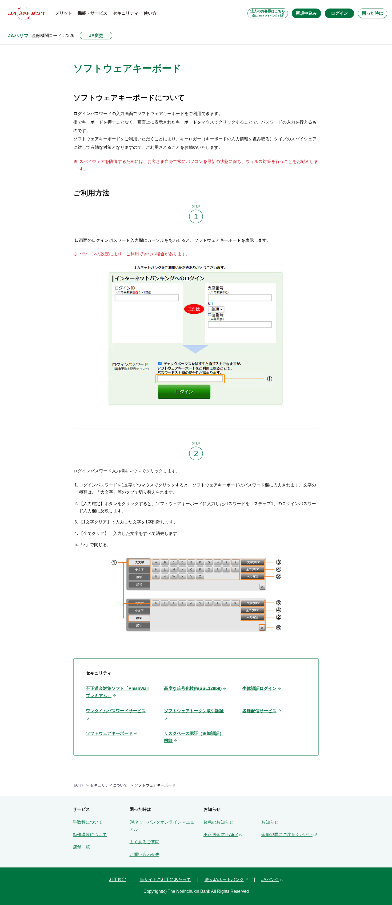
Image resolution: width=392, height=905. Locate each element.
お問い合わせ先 (144, 854)
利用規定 (117, 879)
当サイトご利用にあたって (165, 879)
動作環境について (90, 834)
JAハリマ (18, 35)
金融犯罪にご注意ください (287, 834)
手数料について (88, 822)
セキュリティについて (108, 785)
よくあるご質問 (144, 842)
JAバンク (270, 879)
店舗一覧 (81, 847)
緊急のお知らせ (218, 822)
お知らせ (269, 822)
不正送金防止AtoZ (220, 834)
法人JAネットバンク (224, 879)
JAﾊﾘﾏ (78, 785)
